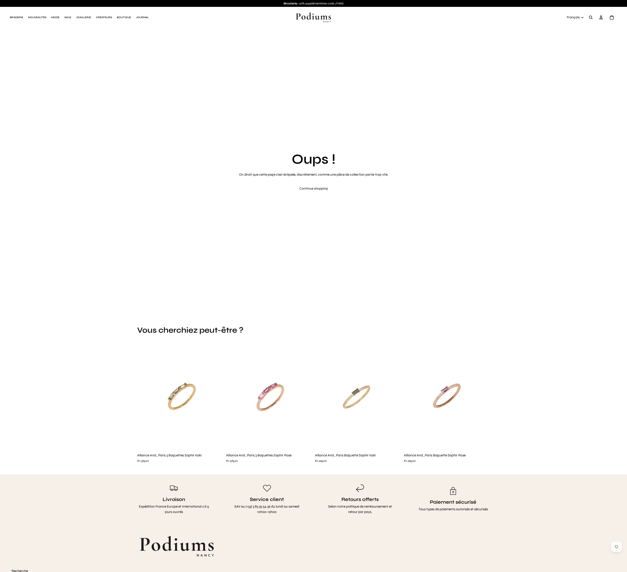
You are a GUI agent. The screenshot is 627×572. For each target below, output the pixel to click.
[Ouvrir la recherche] (590, 17)
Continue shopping (313, 188)
